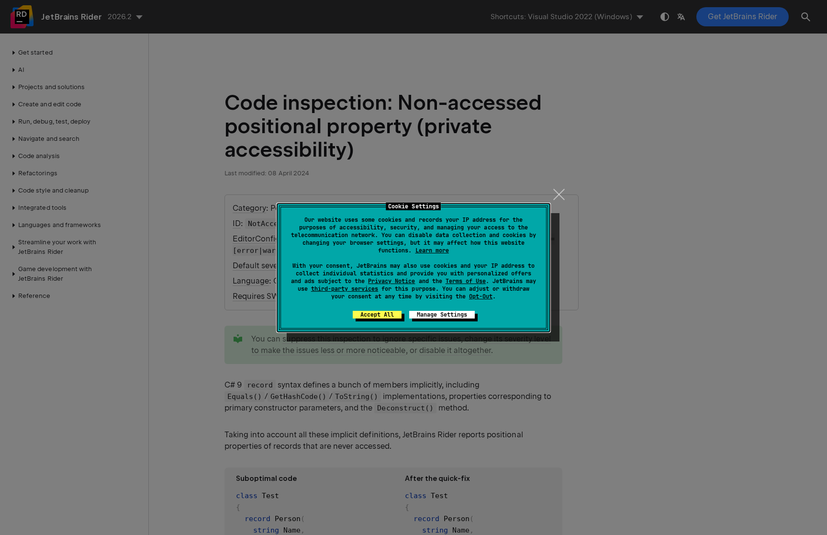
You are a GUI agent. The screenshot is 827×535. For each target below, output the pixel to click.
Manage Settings (442, 315)
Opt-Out (480, 296)
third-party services (344, 289)
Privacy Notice (391, 281)
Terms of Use (466, 281)
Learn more (432, 250)
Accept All (377, 315)
